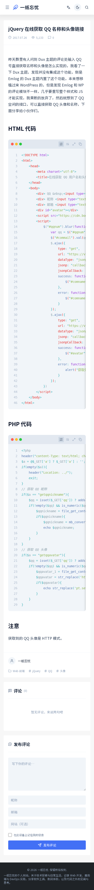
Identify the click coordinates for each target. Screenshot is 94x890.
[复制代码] (80, 144)
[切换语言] (68, 7)
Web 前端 (19, 671)
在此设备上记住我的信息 (29, 835)
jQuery (36, 671)
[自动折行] (67, 144)
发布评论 (49, 845)
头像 (62, 671)
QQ (50, 671)
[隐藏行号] (61, 144)
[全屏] (74, 144)
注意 (13, 626)
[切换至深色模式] (77, 7)
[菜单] (7, 7)
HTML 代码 (22, 128)
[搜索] (86, 7)
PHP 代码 (20, 424)
